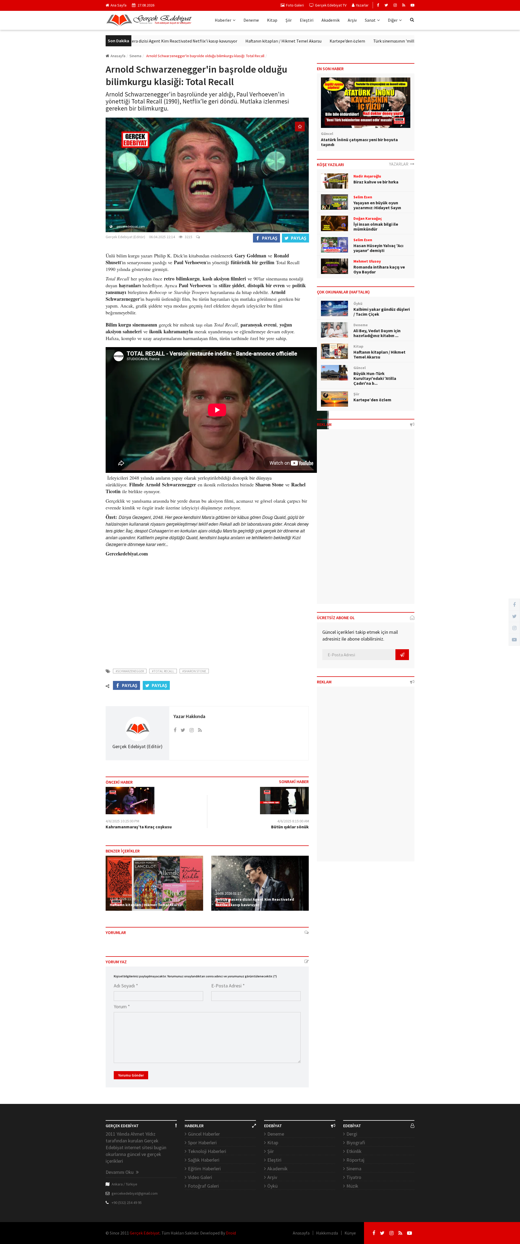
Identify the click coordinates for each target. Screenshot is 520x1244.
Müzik (352, 1186)
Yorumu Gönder (131, 1075)
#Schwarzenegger (130, 671)
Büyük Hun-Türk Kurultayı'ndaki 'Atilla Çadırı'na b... (374, 378)
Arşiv (352, 20)
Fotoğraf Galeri (203, 1186)
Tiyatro (353, 1177)
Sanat (370, 20)
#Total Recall (163, 671)
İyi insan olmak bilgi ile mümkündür (375, 226)
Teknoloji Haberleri (207, 1151)
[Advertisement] (207, 614)
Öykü (272, 1186)
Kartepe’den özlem (319, 41)
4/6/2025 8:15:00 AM (293, 821)
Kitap (272, 20)
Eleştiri (306, 20)
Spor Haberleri (202, 1142)
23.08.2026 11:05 (123, 898)
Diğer (393, 20)
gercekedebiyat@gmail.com (135, 1193)
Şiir (288, 20)
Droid (231, 1233)
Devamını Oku (120, 1172)
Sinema (353, 1168)
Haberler (223, 20)
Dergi (351, 1134)
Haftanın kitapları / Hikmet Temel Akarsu (255, 41)
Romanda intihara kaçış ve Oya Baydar (379, 269)
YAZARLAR (399, 164)
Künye (350, 1233)
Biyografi (355, 1142)
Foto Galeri (295, 5)
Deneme (251, 20)
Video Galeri (200, 1177)
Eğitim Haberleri (204, 1168)
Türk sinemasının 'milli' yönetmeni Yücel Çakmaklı (391, 41)
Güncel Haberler (204, 1134)
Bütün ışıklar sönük (290, 826)
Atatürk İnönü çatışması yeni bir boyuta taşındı (359, 142)
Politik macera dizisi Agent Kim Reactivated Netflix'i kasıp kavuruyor (145, 41)
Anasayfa (117, 55)
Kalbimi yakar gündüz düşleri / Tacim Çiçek (381, 311)
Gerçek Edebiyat (145, 1233)
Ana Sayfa (118, 5)
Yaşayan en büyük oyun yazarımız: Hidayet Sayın (377, 205)
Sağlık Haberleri (203, 1160)
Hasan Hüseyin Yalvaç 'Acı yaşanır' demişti (378, 248)
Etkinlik (354, 1151)
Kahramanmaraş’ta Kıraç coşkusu (139, 826)
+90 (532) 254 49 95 (127, 1202)
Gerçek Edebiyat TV (330, 5)
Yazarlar (362, 5)
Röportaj (355, 1160)
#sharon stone (194, 671)
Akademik (330, 20)
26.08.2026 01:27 (228, 893)
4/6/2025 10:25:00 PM (122, 821)
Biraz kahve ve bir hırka (375, 182)
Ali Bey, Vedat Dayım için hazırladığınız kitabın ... (377, 333)
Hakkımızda (327, 1233)
